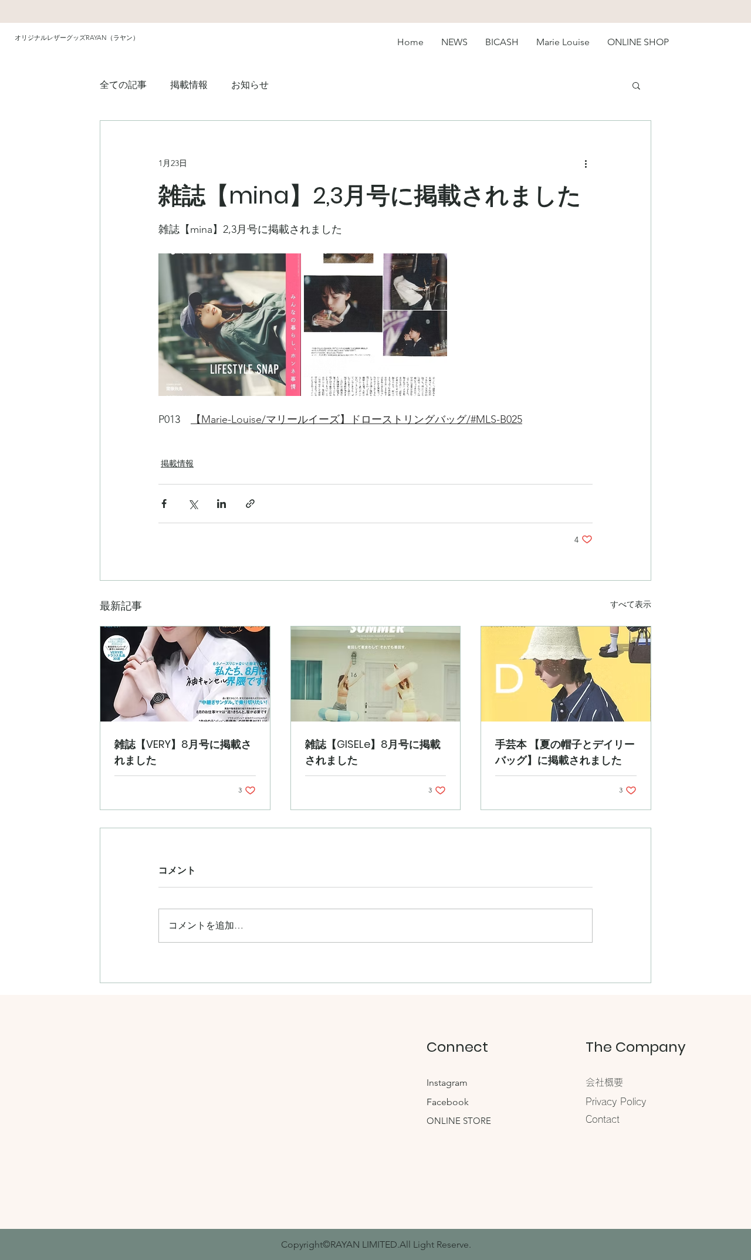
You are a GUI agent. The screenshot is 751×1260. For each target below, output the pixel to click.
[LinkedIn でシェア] (221, 503)
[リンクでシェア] (250, 503)
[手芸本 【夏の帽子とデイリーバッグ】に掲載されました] (566, 674)
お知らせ (250, 84)
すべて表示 (630, 604)
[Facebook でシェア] (164, 503)
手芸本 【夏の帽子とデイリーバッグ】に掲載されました (565, 752)
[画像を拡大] (229, 324)
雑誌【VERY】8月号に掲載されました (183, 752)
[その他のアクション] (586, 163)
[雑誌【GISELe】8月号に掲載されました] (376, 674)
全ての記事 (123, 84)
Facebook (448, 1101)
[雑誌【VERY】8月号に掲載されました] (185, 674)
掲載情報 (189, 84)
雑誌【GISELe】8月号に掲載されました (373, 752)
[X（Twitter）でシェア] (192, 503)
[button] (636, 85)
